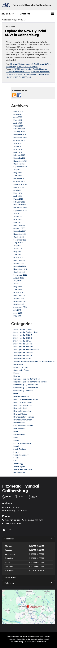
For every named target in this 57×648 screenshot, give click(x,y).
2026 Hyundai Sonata (22, 355)
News (15, 431)
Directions (25, 14)
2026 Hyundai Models (23, 69)
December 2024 (19, 158)
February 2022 (19, 225)
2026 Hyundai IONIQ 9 (22, 338)
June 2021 (17, 249)
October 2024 (19, 164)
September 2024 (20, 167)
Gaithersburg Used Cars (23, 391)
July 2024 (17, 170)
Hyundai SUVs (31, 64)
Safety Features (19, 449)
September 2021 (20, 240)
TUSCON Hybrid (30, 67)
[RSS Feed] (14, 95)
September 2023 (20, 184)
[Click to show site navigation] (52, 13)
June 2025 (17, 146)
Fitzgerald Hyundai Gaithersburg (26, 379)
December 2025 (19, 135)
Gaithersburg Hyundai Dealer (25, 385)
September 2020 (20, 275)
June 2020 (17, 284)
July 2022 (17, 214)
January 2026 (19, 132)
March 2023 (18, 199)
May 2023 (17, 193)
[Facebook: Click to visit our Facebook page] (4, 530)
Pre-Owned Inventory (22, 443)
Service (16, 452)
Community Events (21, 370)
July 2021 (17, 246)
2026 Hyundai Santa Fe (23, 353)
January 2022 (19, 228)
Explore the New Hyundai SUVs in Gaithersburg (25, 33)
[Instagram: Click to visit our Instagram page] (10, 530)
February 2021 (19, 260)
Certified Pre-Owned (21, 367)
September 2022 (20, 211)
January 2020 (19, 298)
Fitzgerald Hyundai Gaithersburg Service (30, 382)
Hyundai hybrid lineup (22, 402)
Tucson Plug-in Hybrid (22, 469)
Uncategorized (19, 472)
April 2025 (17, 152)
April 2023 (17, 196)
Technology (18, 464)
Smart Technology (20, 455)
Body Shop (18, 364)
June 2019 (17, 313)
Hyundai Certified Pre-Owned (25, 399)
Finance (16, 376)
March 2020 (18, 292)
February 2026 (19, 129)
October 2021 (18, 237)
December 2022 (19, 205)
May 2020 (17, 287)
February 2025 (19, 155)
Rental (16, 446)
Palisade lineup (19, 434)
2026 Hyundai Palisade (23, 347)
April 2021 (17, 254)
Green (15, 393)
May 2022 (17, 219)
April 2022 (17, 222)
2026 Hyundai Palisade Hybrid (26, 350)
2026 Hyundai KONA (22, 341)
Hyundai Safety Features (23, 417)
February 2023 (19, 202)
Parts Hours (9, 583)
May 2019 (17, 316)
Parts (15, 437)
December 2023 (19, 178)
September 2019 (20, 307)
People (16, 440)
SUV (15, 461)
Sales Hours (9, 539)
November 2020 (20, 269)
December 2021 (19, 231)
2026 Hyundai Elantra (22, 329)
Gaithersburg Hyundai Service (23, 74)
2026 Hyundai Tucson (22, 358)
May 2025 (17, 149)
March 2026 (18, 126)
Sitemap (33, 637)
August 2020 (18, 278)
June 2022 (17, 216)
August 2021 (18, 243)
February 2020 (19, 295)
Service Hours (10, 577)
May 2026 (17, 120)
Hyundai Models (17, 64)
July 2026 (17, 114)
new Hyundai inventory (23, 426)
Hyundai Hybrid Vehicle (23, 405)
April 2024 (17, 176)
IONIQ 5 (20, 67)
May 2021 (17, 252)
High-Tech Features (21, 396)
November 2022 (20, 208)
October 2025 (18, 140)
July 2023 (17, 190)
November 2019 (19, 301)
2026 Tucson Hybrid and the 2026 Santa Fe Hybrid (34, 361)
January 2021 (18, 263)
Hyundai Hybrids (20, 408)
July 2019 (17, 310)
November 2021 (19, 234)
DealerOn (25, 637)
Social (16, 458)
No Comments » (25, 77)
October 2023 (18, 181)
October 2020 (19, 272)
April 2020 (17, 290)
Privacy (40, 637)
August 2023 (18, 187)
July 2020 (17, 281)
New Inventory (12, 77)
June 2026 (17, 117)
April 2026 (17, 123)
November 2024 (20, 161)
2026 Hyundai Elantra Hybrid (25, 332)
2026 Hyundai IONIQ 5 (22, 335)
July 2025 (17, 143)
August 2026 (18, 111)
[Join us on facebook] (19, 95)
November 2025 (20, 138)
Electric (36, 69)
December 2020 (19, 266)
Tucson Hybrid (19, 467)
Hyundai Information (22, 411)
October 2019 (18, 304)
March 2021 (18, 257)
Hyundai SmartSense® (22, 420)
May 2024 (17, 173)
